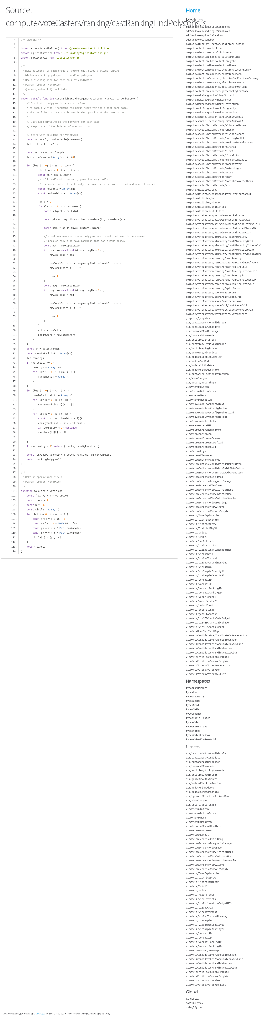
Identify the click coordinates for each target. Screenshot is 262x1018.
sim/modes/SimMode (198, 361)
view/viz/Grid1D (196, 532)
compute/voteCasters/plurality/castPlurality (216, 236)
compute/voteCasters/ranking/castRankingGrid (216, 266)
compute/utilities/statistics (206, 206)
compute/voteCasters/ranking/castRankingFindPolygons (222, 262)
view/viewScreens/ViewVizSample (207, 511)
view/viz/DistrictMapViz (202, 528)
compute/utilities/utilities (205, 211)
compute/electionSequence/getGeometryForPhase (217, 91)
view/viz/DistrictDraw (201, 524)
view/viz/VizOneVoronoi (201, 558)
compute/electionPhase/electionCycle (211, 61)
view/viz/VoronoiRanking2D (204, 592)
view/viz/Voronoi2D (199, 584)
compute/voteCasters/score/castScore (211, 292)
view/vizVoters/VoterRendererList (209, 665)
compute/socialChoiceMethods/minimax (211, 146)
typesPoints (194, 713)
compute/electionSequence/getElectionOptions (216, 86)
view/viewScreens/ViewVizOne (205, 506)
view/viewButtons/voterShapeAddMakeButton (214, 472)
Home (193, 10)
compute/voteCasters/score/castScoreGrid (214, 296)
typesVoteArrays (196, 726)
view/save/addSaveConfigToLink (206, 408)
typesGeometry (195, 696)
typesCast (192, 692)
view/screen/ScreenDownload (204, 442)
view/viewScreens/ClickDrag (204, 476)
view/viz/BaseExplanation (203, 515)
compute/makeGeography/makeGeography (211, 108)
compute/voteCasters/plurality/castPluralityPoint (220, 249)
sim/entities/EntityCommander (206, 344)
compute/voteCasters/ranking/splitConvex (214, 288)
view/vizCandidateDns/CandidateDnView (211, 639)
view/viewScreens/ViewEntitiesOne (209, 494)
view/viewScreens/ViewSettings (206, 502)
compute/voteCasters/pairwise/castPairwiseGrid (218, 219)
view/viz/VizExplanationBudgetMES (209, 549)
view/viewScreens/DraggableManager (209, 481)
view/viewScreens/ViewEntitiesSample (211, 498)
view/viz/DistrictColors (202, 519)
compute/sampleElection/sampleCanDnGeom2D (214, 121)
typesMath (192, 709)
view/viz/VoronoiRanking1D (204, 588)
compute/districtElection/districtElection (215, 44)
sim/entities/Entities (201, 339)
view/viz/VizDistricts (201, 545)
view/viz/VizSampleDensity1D (205, 571)
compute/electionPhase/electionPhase (211, 65)
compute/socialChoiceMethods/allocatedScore (216, 125)
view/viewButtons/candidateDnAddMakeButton (215, 468)
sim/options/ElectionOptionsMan (207, 374)
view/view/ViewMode (199, 455)
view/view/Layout (197, 451)
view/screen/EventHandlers (204, 429)
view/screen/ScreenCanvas (203, 438)
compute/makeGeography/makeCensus (209, 99)
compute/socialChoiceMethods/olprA (209, 151)
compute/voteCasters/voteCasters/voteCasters (216, 314)
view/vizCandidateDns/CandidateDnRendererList (217, 635)
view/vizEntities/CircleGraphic (207, 656)
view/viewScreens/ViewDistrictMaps (209, 489)
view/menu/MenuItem (199, 399)
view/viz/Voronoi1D (199, 579)
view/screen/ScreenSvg (201, 446)
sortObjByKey (194, 1003)
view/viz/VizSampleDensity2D (205, 575)
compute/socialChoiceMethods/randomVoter (214, 164)
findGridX (192, 998)
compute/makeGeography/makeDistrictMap (212, 104)
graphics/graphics (198, 318)
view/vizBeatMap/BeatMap (202, 631)
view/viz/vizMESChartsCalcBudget (208, 618)
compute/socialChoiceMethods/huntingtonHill (216, 138)
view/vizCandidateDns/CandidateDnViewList (214, 644)
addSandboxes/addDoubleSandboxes (208, 26)
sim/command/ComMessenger (203, 331)
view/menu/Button (197, 386)
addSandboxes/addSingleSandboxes (208, 31)
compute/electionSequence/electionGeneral (214, 74)
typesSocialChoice (198, 718)
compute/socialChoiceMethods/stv (208, 185)
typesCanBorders (196, 688)
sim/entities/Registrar (201, 348)
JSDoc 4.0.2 (39, 1013)
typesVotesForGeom (198, 735)
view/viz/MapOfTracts (200, 541)
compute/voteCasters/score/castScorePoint (214, 301)
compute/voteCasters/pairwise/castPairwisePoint (218, 232)
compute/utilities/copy (201, 189)
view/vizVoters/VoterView (203, 669)
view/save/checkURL (199, 425)
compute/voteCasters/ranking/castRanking (214, 258)
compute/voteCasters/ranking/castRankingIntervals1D (221, 271)
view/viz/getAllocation (201, 614)
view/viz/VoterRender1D (201, 596)
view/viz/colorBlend (199, 605)
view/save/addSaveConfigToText (206, 416)
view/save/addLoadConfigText (205, 404)
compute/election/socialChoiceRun (209, 52)
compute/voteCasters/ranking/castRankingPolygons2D (221, 279)
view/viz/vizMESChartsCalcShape (207, 622)
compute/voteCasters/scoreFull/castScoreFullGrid (219, 309)
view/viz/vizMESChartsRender (205, 626)
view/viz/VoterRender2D (201, 601)
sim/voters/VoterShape (201, 382)
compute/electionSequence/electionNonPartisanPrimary (222, 78)
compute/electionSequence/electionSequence (215, 82)
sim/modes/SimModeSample (202, 369)
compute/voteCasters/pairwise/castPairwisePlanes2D (221, 228)
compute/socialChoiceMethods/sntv (209, 176)
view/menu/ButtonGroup (201, 391)
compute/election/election (204, 48)
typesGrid (192, 705)
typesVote (192, 722)
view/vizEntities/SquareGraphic (207, 661)
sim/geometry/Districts (201, 352)
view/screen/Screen (199, 434)
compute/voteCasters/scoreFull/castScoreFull (216, 305)
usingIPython (194, 1007)
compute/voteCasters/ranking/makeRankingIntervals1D (221, 284)
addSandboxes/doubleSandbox (204, 35)
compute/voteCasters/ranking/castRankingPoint (217, 275)
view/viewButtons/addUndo (203, 459)
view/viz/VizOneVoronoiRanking (206, 562)
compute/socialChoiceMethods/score (209, 172)
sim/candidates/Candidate (203, 326)
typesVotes (193, 730)
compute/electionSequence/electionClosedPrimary (218, 69)
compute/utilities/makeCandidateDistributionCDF (218, 194)
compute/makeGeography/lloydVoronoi (210, 95)
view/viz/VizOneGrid (199, 554)
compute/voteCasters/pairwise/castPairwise (215, 215)
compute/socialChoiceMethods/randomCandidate (216, 159)
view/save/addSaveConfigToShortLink (210, 412)
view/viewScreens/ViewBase (204, 485)
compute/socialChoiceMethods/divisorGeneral (216, 134)
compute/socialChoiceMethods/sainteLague (214, 168)
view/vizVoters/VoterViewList (206, 674)
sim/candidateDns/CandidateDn (206, 322)
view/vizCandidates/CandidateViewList (211, 652)
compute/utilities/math (201, 198)
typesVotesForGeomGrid (201, 739)
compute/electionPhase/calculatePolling (213, 56)
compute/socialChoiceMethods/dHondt (210, 129)
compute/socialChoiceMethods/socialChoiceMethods (219, 181)
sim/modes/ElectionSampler (204, 356)
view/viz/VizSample (199, 566)
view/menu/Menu (196, 395)
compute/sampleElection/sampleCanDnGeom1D (214, 116)
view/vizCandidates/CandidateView (209, 648)
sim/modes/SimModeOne (200, 365)
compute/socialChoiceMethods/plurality (212, 155)
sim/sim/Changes (196, 378)
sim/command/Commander (201, 335)
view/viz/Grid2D (196, 536)
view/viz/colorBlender (201, 609)
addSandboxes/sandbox (200, 39)
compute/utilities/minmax (203, 202)
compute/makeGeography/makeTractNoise (211, 112)
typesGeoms (193, 700)
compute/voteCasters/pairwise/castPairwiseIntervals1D (223, 224)
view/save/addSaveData (201, 421)
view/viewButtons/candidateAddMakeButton (214, 464)
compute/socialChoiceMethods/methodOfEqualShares (219, 142)
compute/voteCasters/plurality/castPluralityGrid (219, 241)
